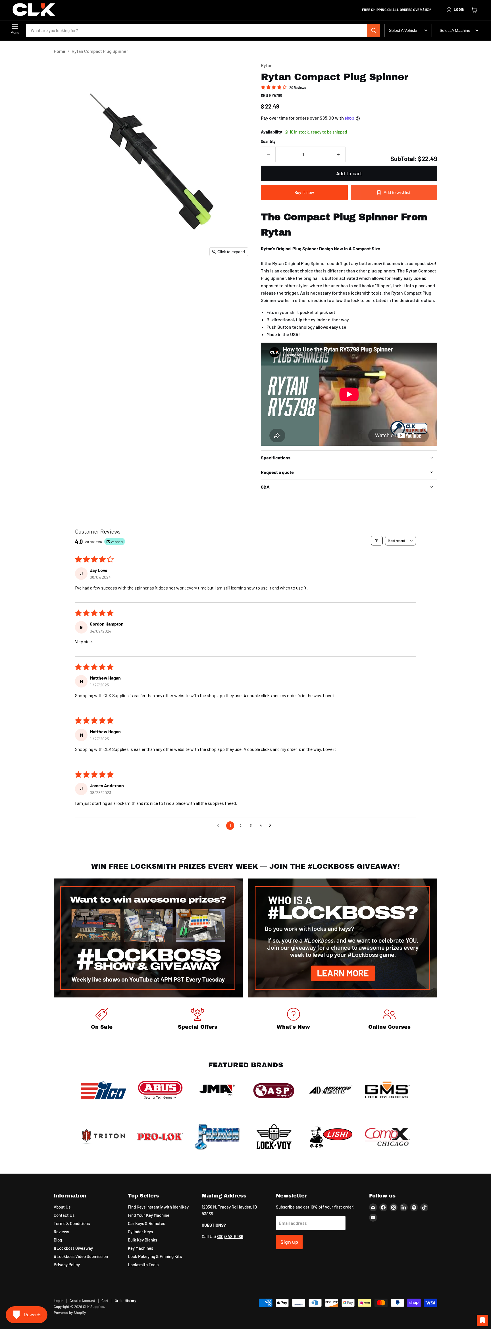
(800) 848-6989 (229, 1236)
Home (59, 51)
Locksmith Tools (143, 1264)
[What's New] (294, 1020)
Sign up (289, 1242)
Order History (125, 1300)
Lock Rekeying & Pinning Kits (155, 1256)
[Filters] (377, 540)
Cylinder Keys (140, 1231)
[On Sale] (102, 1020)
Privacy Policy (67, 1264)
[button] (455, 10)
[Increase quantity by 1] (338, 154)
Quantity (268, 141)
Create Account (82, 1300)
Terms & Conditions (72, 1223)
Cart (105, 1300)
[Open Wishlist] (482, 1320)
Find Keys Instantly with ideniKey (158, 1206)
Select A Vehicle (403, 30)
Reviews (61, 1231)
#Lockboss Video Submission (81, 1256)
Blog (58, 1239)
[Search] (373, 30)
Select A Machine (455, 30)
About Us (62, 1206)
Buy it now (304, 192)
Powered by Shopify (70, 1312)
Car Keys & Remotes (146, 1223)
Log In (58, 1300)
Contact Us (64, 1215)
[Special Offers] (198, 1020)
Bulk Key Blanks (142, 1239)
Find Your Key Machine (148, 1215)
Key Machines (140, 1248)
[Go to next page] (271, 826)
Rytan (266, 65)
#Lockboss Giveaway (73, 1248)
